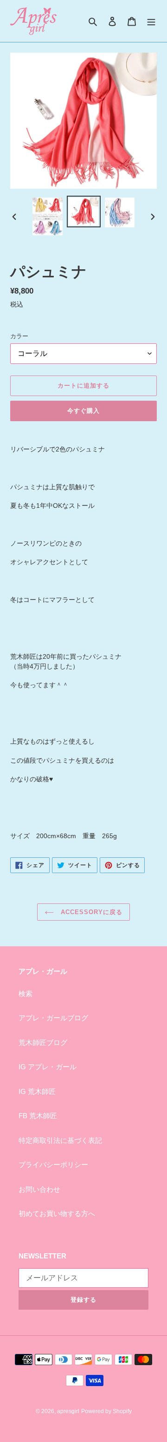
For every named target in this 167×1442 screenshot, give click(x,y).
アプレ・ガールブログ (53, 1018)
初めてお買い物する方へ (57, 1213)
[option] (47, 216)
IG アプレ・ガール (48, 1067)
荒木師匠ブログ (43, 1042)
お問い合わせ (39, 1189)
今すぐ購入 (83, 410)
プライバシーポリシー (53, 1165)
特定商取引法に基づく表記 (60, 1140)
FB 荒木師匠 (38, 1116)
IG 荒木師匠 (37, 1091)
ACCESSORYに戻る (90, 912)
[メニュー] (151, 21)
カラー (19, 336)
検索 (25, 994)
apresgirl (68, 1411)
